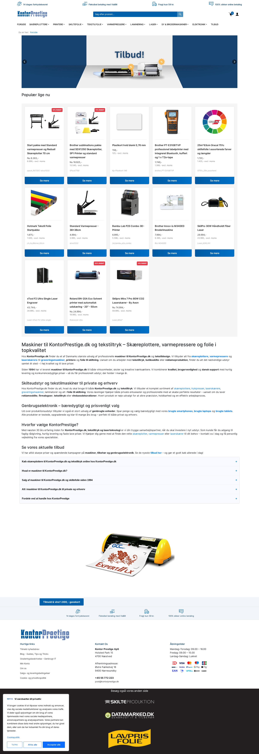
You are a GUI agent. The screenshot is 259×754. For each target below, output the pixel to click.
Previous (24, 62)
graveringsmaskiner (33, 391)
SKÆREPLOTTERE (38, 24)
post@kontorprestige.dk (107, 681)
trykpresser (197, 388)
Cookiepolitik (13, 737)
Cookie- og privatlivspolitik (33, 678)
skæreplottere (182, 388)
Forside (33, 32)
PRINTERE (58, 24)
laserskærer (177, 433)
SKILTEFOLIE (75, 24)
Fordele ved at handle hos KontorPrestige (129, 498)
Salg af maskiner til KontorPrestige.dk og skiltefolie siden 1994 (129, 480)
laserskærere (212, 388)
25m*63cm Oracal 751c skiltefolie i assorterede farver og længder (214, 149)
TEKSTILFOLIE (94, 24)
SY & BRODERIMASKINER (174, 24)
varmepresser (156, 433)
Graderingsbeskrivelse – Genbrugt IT (38, 658)
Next (234, 62)
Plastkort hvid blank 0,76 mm (129, 145)
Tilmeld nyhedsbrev (29, 649)
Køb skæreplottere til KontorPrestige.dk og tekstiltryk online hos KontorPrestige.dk (129, 461)
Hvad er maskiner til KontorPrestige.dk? (129, 470)
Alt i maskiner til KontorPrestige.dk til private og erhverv (129, 489)
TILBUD (214, 24)
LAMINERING (136, 24)
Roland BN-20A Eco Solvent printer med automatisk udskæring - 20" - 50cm (86, 302)
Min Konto (25, 663)
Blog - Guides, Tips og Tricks (34, 654)
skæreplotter (140, 433)
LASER (152, 24)
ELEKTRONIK (198, 24)
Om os (23, 668)
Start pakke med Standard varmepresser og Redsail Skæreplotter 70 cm (42, 149)
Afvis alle (32, 744)
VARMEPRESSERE (116, 24)
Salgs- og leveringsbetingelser (35, 673)
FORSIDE (21, 24)
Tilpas (15, 745)
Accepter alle (53, 744)
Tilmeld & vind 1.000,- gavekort (61, 601)
